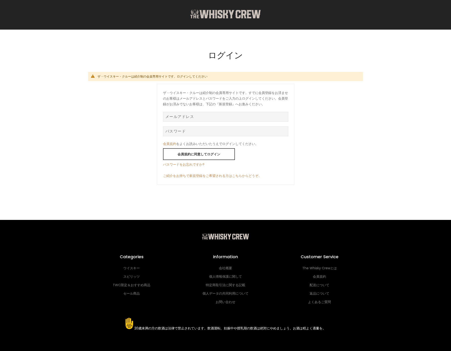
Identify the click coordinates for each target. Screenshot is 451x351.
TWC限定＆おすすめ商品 (131, 285)
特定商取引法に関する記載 (225, 285)
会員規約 (169, 143)
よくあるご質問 (319, 302)
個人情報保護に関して (225, 276)
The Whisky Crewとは (319, 268)
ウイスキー (131, 268)
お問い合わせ (225, 302)
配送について (319, 285)
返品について (319, 293)
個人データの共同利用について (225, 293)
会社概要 (225, 268)
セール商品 (131, 293)
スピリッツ (131, 276)
